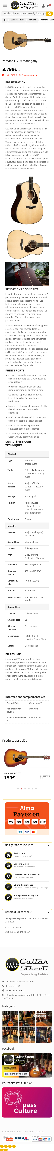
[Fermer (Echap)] (14, 1146)
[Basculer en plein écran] (6, 1146)
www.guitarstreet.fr (15, 991)
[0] (48, 6)
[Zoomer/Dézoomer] (2, 1146)
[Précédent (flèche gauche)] (2, 1150)
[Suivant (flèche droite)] (6, 1150)
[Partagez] (10, 1146)
